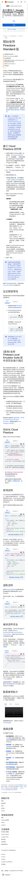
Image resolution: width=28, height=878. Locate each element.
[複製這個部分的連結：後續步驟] (14, 729)
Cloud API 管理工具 (8, 285)
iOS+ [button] (11, 704)
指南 (2, 800)
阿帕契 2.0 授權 (18, 786)
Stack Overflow (5, 834)
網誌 (2, 817)
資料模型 (8, 744)
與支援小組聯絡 (5, 832)
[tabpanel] (14, 325)
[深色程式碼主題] (19, 315)
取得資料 (8, 758)
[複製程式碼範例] (22, 315)
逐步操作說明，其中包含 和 (13, 419)
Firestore (21, 36)
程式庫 (3, 808)
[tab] (7, 302)
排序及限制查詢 (10, 767)
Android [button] (17, 704)
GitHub (3, 810)
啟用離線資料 (16, 481)
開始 (14, 25)
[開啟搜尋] (18, 2)
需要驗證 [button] (7, 651)
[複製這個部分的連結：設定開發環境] (19, 292)
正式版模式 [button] (14, 651)
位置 (15, 175)
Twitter (3, 822)
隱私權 (6, 870)
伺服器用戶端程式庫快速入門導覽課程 (15, 109)
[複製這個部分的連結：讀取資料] (14, 585)
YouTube (3, 825)
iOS (7, 738)
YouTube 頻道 (7, 722)
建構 (6, 38)
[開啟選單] (2, 2)
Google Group (4, 837)
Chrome (3, 856)
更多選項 (15, 301)
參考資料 (3, 803)
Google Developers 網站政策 (11, 788)
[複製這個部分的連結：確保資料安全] (19, 625)
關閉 (14, 21)
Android (20, 736)
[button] (7, 302)
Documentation (13, 36)
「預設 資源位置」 (15, 179)
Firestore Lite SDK (12, 342)
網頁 (11, 738)
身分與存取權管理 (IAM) (11, 684)
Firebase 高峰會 (5, 820)
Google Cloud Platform (7, 861)
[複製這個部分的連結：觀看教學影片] (19, 692)
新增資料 (8, 751)
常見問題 (3, 842)
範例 (2, 805)
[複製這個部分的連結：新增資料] (14, 490)
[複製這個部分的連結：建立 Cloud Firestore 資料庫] (22, 149)
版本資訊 (3, 839)
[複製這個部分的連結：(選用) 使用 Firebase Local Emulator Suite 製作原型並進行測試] (4, 364)
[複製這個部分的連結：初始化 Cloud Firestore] (14, 433)
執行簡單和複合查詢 (12, 762)
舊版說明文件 (4, 844)
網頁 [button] (6, 704)
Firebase (5, 36)
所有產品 (3, 864)
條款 (2, 870)
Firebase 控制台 (17, 155)
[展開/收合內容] (14, 54)
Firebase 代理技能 (11, 772)
